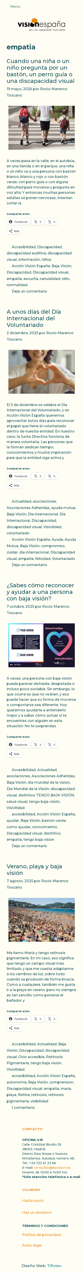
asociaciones (44, 501)
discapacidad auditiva (26, 253)
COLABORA (31, 1189)
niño (65, 279)
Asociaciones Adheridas (28, 508)
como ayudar (19, 827)
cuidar (12, 552)
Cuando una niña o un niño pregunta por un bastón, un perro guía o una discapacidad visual (41, 71)
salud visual (17, 802)
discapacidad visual (24, 527)
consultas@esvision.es (52, 1168)
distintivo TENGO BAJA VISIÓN (46, 795)
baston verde (54, 820)
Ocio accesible (31, 1057)
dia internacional (34, 552)
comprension (61, 1082)
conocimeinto (44, 827)
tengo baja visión (44, 802)
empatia (14, 279)
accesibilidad (23, 814)
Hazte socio (33, 1200)
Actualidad (21, 501)
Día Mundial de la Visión (28, 789)
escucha (30, 279)
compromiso (53, 546)
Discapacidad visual (50, 272)
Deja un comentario (29, 291)
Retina (24, 1095)
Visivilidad (52, 527)
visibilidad (39, 1101)
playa (11, 1095)
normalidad (17, 285)
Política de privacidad (41, 1235)
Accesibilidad (24, 247)
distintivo (52, 833)
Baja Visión (61, 266)
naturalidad (50, 279)
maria (66, 1089)
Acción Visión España (31, 266)
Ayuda (57, 539)
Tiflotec (54, 1266)
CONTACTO (32, 1129)
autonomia (17, 1082)
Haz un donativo (37, 1212)
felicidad (42, 559)
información (29, 259)
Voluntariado (63, 559)
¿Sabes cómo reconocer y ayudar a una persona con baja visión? (40, 592)
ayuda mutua (63, 508)
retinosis (39, 1095)
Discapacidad (49, 247)
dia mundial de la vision (49, 782)
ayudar (13, 820)
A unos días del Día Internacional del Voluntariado (34, 318)
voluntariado (18, 533)
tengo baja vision (38, 839)
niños (46, 259)
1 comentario (23, 1107)
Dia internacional (43, 514)
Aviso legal (32, 1245)
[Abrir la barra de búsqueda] (77, 8)
